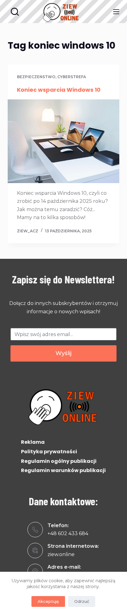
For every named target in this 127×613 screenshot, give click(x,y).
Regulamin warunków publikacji (63, 470)
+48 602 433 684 (67, 533)
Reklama (33, 442)
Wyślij (63, 353)
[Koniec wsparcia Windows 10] (64, 141)
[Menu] (116, 12)
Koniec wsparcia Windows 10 (58, 90)
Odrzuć (81, 601)
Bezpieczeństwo (36, 76)
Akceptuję (48, 601)
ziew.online (61, 554)
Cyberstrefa (71, 76)
